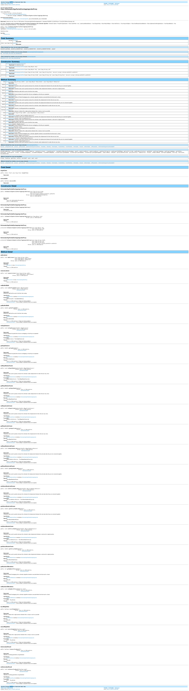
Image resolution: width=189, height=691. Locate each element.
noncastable (15, 40)
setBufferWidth (9, 121)
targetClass (15, 43)
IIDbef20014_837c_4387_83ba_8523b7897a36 (10, 58)
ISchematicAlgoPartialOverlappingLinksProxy (15, 63)
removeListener (9, 112)
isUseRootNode (69, 146)
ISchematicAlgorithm (24, 18)
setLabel (81, 146)
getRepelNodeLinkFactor (11, 101)
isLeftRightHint (9, 110)
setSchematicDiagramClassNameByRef (106, 146)
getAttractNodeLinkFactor (11, 84)
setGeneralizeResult (10, 126)
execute (2, 146)
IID (1, 53)
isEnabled (49, 146)
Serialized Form (7, 34)
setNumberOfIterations (10, 132)
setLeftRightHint (9, 129)
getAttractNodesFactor (10, 87)
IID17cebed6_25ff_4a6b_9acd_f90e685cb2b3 (12, 53)
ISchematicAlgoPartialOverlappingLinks (11, 18)
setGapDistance (9, 124)
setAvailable (75, 146)
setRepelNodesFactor (10, 140)
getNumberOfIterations (10, 95)
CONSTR (13, 4)
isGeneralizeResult (9, 107)
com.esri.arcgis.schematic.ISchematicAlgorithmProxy (15, 14)
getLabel (16, 146)
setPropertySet (94, 146)
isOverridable (54, 146)
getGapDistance (9, 93)
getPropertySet (22, 146)
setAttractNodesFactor (10, 118)
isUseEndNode (61, 146)
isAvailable (43, 146)
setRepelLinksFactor (10, 135)
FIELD (9, 4)
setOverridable (87, 146)
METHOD (18, 4)
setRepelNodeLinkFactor (11, 138)
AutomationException (21, 290)
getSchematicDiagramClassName (33, 146)
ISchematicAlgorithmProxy (10, 27)
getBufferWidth (9, 90)
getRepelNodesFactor (10, 104)
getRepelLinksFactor (10, 98)
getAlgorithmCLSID (9, 146)
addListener (8, 81)
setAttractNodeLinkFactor (11, 115)
